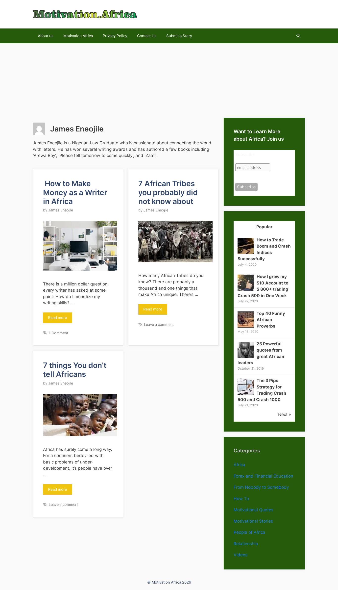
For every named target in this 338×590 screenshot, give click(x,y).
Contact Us (146, 35)
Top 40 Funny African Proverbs (271, 320)
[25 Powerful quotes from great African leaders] (246, 356)
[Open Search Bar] (298, 35)
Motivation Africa (78, 35)
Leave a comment (159, 324)
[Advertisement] (169, 78)
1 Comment (58, 333)
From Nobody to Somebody (261, 487)
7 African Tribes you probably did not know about (168, 192)
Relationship (246, 543)
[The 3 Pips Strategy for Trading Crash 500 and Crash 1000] (246, 393)
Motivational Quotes (253, 509)
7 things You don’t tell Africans (74, 370)
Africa (239, 464)
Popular (264, 226)
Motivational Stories (253, 521)
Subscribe (245, 155)
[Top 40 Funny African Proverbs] (246, 326)
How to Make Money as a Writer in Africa (75, 192)
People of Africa (249, 532)
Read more (57, 317)
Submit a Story (179, 35)
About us (45, 35)
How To (241, 498)
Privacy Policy (115, 35)
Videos (240, 554)
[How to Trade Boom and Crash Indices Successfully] (246, 252)
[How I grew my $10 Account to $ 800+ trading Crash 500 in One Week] (246, 289)
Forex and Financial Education (263, 476)
